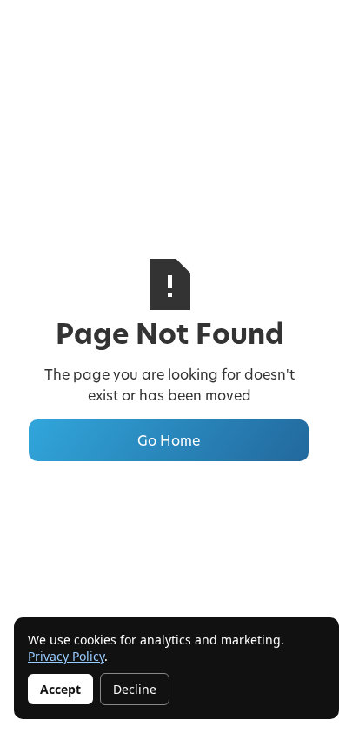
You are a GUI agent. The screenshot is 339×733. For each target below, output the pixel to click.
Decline (134, 689)
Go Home (168, 440)
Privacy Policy (66, 656)
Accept (60, 689)
